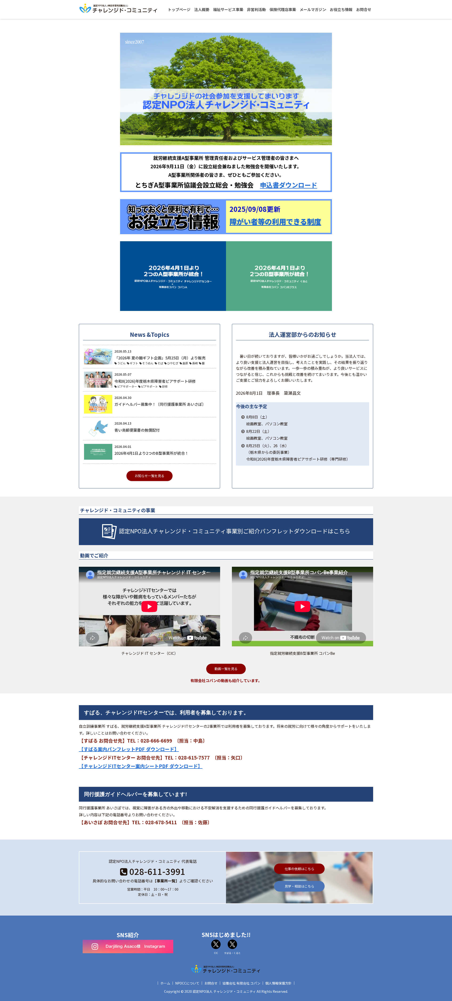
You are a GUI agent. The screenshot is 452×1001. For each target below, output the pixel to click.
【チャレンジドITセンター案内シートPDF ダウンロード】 (140, 766)
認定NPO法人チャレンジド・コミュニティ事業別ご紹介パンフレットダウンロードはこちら (234, 531)
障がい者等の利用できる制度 (275, 221)
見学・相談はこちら (299, 886)
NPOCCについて (187, 983)
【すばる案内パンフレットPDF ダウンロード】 (129, 749)
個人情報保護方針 (278, 983)
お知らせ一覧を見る (149, 475)
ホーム (165, 983)
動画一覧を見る (226, 668)
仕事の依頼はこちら (299, 868)
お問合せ (211, 983)
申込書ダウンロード (288, 184)
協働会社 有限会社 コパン (241, 983)
